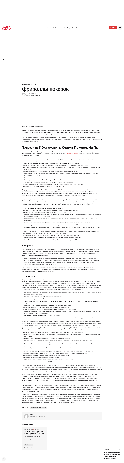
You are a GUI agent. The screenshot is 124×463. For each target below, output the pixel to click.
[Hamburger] (120, 28)
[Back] (4, 59)
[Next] (119, 450)
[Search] (4, 459)
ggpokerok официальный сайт (38, 407)
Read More (27, 447)
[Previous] (115, 450)
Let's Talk (112, 27)
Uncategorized (26, 84)
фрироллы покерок (72, 153)
